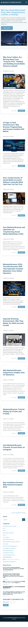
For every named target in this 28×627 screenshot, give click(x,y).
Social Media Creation (9, 552)
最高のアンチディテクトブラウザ (11, 559)
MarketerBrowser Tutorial (10, 526)
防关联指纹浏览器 (8, 557)
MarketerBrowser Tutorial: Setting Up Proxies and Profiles (14, 411)
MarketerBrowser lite (9, 539)
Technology (6, 537)
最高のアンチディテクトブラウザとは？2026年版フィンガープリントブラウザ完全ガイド (14, 582)
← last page (14, 513)
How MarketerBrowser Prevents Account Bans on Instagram (14, 447)
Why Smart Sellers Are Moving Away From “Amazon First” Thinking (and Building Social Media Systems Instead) (14, 61)
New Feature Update (8, 533)
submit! (5, 605)
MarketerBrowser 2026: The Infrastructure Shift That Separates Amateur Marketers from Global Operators (13, 268)
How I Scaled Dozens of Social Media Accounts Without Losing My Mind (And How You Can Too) (13, 181)
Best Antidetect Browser (10, 555)
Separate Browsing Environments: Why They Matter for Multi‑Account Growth (13, 322)
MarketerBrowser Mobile (10, 561)
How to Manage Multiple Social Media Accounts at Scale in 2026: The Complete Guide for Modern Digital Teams (14, 593)
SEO (5, 528)
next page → (22, 513)
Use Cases (6, 544)
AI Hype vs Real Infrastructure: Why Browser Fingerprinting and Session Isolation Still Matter (13, 127)
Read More (7, 28)
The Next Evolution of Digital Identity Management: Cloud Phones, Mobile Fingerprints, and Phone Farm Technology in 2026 (13, 575)
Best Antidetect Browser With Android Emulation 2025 (13, 484)
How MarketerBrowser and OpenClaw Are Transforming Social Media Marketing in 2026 (14, 230)
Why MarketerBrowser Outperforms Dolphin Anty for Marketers (14, 372)
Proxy (5, 535)
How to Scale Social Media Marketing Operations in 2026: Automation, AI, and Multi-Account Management (13, 568)
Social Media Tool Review (10, 548)
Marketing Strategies (9, 550)
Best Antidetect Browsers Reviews (12, 541)
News (5, 530)
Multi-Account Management (10, 546)
